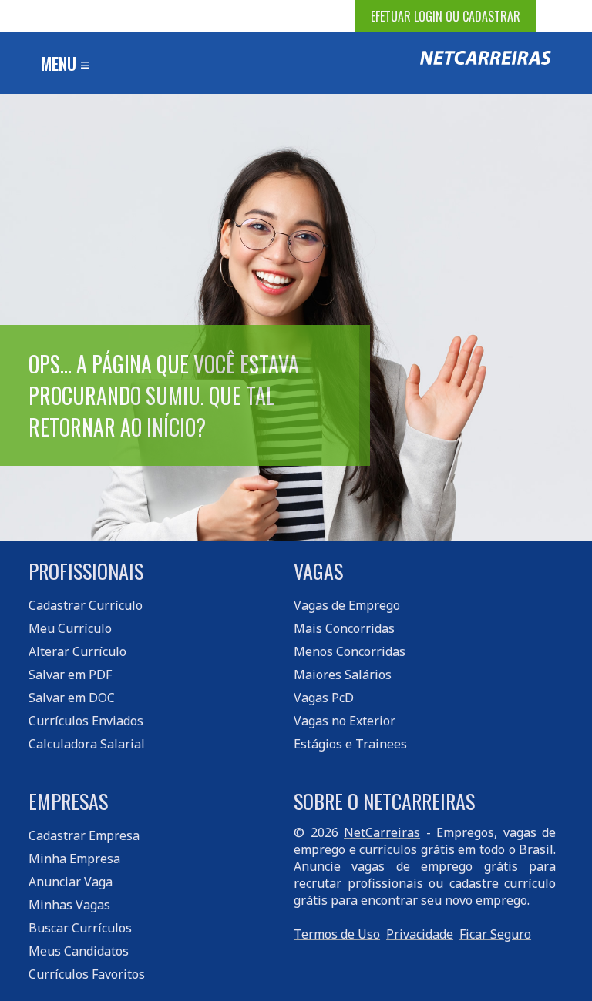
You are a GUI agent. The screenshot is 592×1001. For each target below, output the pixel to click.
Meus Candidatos (79, 950)
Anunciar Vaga (71, 881)
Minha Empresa (74, 858)
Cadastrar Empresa (84, 835)
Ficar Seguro (495, 934)
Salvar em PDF (70, 674)
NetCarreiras (382, 832)
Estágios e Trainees (350, 743)
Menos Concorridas (349, 651)
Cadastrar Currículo (86, 605)
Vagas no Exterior (344, 720)
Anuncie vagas (339, 866)
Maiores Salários (343, 674)
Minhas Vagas (69, 904)
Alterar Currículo (77, 651)
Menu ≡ (65, 63)
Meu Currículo (70, 628)
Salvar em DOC (72, 697)
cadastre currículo (503, 883)
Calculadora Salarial (87, 743)
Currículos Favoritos (87, 974)
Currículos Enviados (86, 720)
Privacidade (419, 934)
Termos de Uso (337, 934)
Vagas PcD (324, 697)
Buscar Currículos (80, 927)
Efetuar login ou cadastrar (445, 16)
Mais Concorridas (344, 628)
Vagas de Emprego (347, 605)
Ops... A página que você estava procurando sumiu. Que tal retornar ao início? (164, 395)
